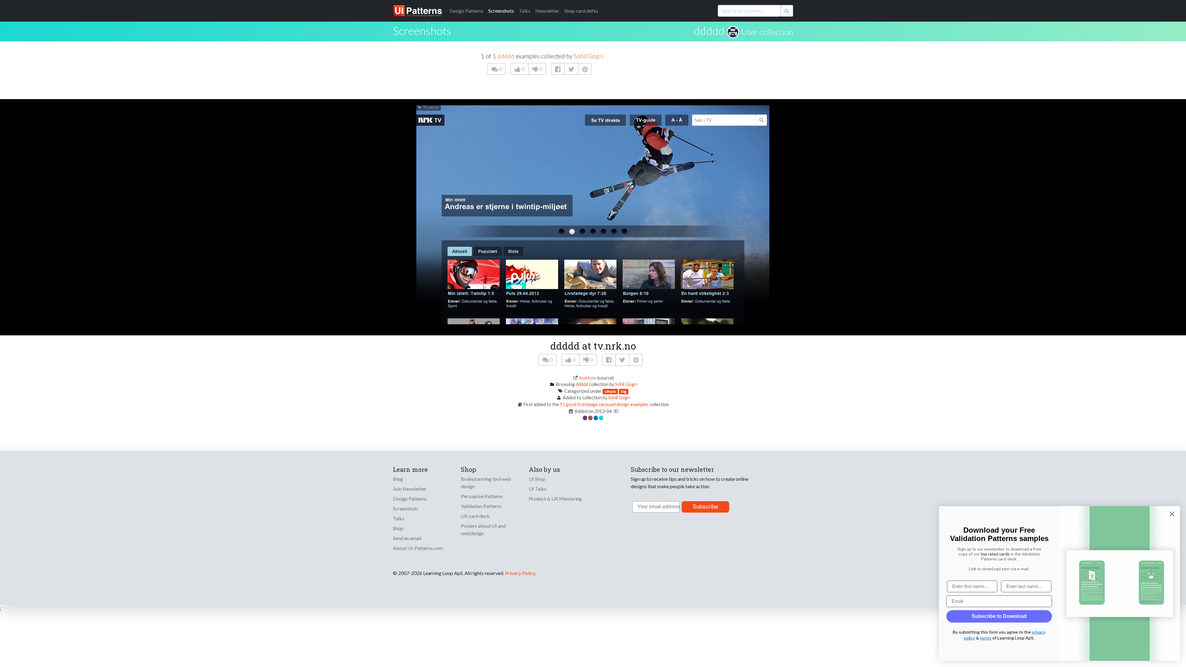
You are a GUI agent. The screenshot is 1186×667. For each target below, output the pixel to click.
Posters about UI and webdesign (483, 529)
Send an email (407, 538)
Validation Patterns (481, 506)
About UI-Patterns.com (418, 548)
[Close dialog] (1172, 514)
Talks (524, 11)
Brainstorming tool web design (486, 482)
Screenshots (501, 11)
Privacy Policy (520, 573)
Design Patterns (410, 498)
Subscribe (705, 506)
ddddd (709, 30)
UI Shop (537, 479)
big (623, 391)
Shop (398, 528)
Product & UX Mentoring (555, 498)
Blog (398, 479)
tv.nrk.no (587, 377)
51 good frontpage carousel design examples (604, 404)
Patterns (466, 11)
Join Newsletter (410, 489)
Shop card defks (581, 11)
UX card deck (475, 516)
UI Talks (537, 489)
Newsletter (547, 11)
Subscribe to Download (999, 616)
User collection (767, 32)
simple (610, 391)
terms (985, 637)
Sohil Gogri (588, 56)
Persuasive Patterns (482, 496)
